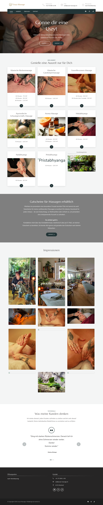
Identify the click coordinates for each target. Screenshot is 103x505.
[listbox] (51, 444)
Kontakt (35, 11)
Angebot (18, 11)
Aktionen (81, 163)
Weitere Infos (18, 105)
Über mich (27, 11)
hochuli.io (37, 502)
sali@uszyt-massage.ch (70, 6)
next (79, 444)
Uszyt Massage (22, 502)
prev (24, 444)
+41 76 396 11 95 (51, 6)
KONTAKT (50, 234)
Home (11, 11)
